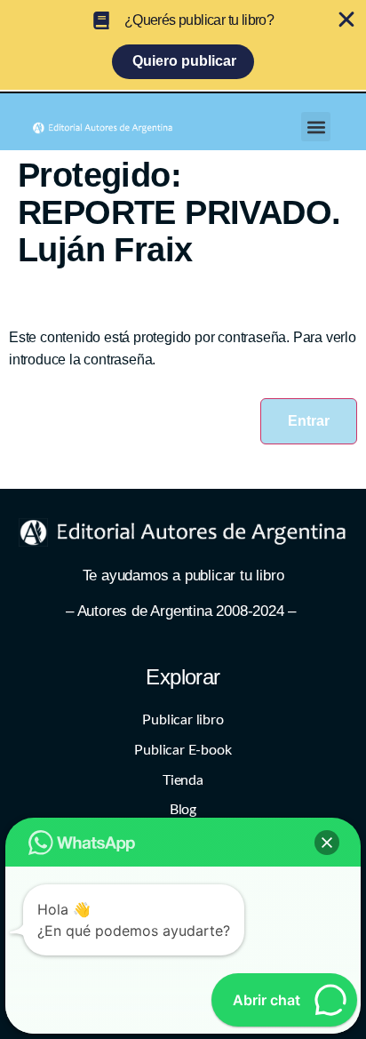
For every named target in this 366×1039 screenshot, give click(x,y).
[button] (315, 126)
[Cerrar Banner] (346, 19)
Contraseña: (46, 394)
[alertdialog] (183, 45)
